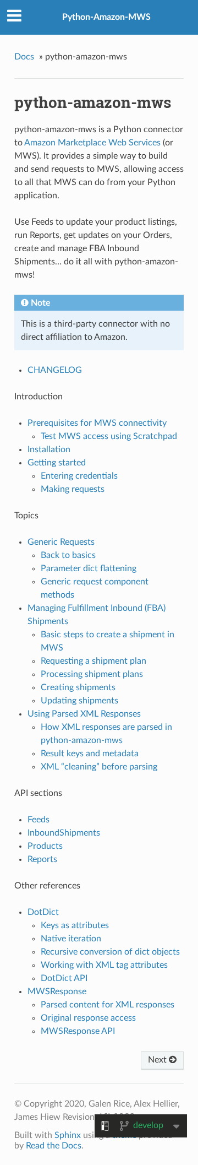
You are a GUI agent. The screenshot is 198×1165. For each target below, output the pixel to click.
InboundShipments (64, 832)
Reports (42, 859)
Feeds (39, 819)
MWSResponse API (78, 1031)
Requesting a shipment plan (93, 661)
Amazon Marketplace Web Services (92, 142)
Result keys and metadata (90, 753)
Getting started (57, 462)
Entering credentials (79, 476)
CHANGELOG (55, 370)
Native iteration (71, 938)
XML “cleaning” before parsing (99, 766)
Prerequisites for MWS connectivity (97, 423)
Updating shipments (79, 700)
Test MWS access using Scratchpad (109, 436)
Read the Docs (53, 1145)
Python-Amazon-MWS (106, 17)
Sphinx (67, 1135)
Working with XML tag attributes (104, 965)
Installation (49, 449)
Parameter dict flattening (88, 568)
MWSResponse (57, 991)
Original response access (88, 1018)
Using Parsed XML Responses (84, 713)
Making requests (73, 489)
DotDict (43, 912)
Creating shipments (78, 687)
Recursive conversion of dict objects (110, 951)
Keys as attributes (75, 925)
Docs (24, 56)
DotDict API (64, 978)
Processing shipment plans (92, 674)
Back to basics (68, 555)
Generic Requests (61, 542)
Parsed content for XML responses (107, 1004)
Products (45, 846)
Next (158, 1059)
